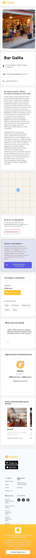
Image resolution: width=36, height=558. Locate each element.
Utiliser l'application (18, 552)
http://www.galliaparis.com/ (16, 74)
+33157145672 (11, 81)
